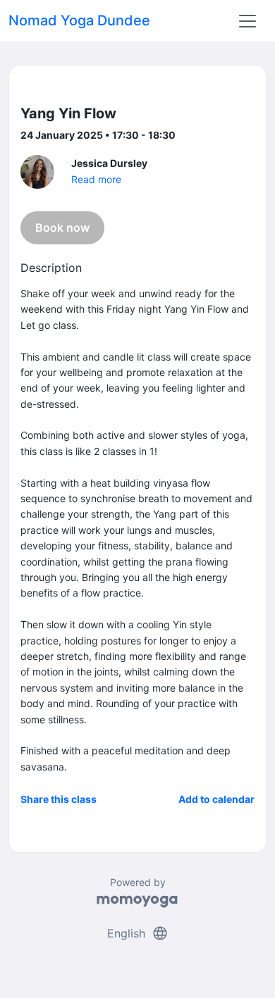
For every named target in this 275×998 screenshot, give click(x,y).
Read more (96, 179)
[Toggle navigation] (247, 21)
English (138, 933)
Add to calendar (216, 799)
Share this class (58, 799)
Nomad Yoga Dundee (79, 20)
